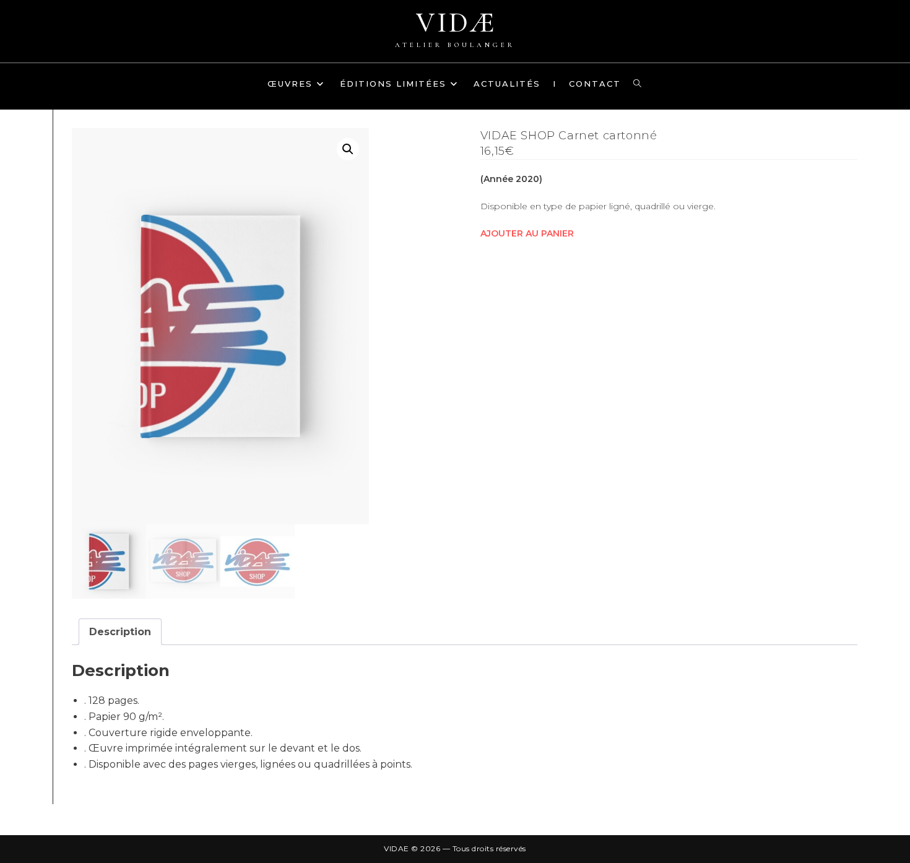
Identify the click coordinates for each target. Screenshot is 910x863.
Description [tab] (120, 632)
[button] (348, 149)
